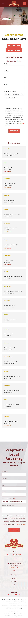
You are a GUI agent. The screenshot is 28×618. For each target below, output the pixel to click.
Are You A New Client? (10, 91)
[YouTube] (15, 594)
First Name (7, 64)
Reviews (14, 585)
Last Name (6, 71)
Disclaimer (22, 613)
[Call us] (24, 3)
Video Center (14, 578)
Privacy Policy (21, 123)
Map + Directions (7, 171)
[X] (12, 594)
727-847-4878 (14, 554)
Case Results (14, 581)
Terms (8, 125)
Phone (5, 77)
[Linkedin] (19, 594)
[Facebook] (8, 594)
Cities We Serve (14, 575)
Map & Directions (14, 567)
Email (5, 84)
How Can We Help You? (10, 98)
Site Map (14, 615)
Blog (14, 588)
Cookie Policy (8, 615)
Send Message (14, 131)
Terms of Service (14, 613)
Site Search (20, 615)
